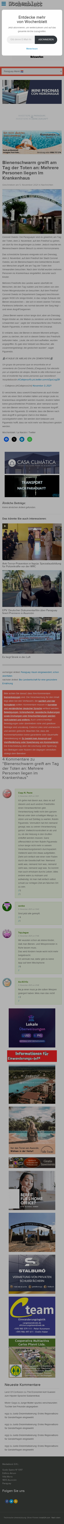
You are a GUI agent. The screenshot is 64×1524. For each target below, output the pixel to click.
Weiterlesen (32, 49)
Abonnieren (46, 39)
